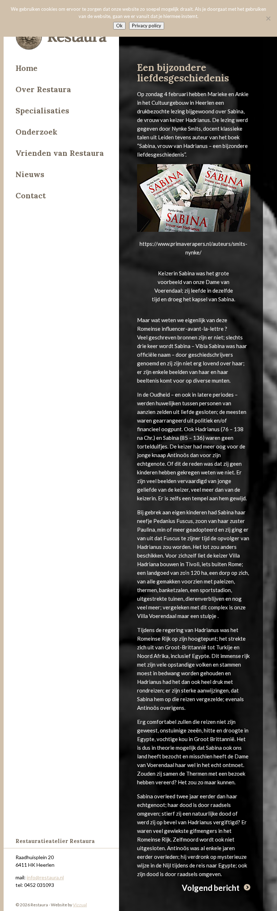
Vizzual (80, 904)
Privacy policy (146, 25)
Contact (31, 195)
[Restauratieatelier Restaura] (61, 37)
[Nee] (268, 18)
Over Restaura (43, 89)
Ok (119, 25)
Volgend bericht (210, 888)
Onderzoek (36, 132)
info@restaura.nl (45, 877)
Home (27, 68)
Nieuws (30, 174)
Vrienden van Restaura (60, 153)
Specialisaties (42, 111)
